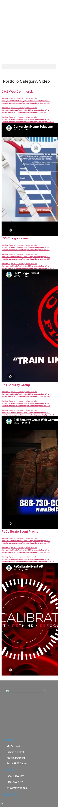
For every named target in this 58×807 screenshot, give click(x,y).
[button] (29, 66)
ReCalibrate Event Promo (20, 531)
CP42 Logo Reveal (15, 238)
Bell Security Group (16, 385)
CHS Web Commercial (18, 91)
